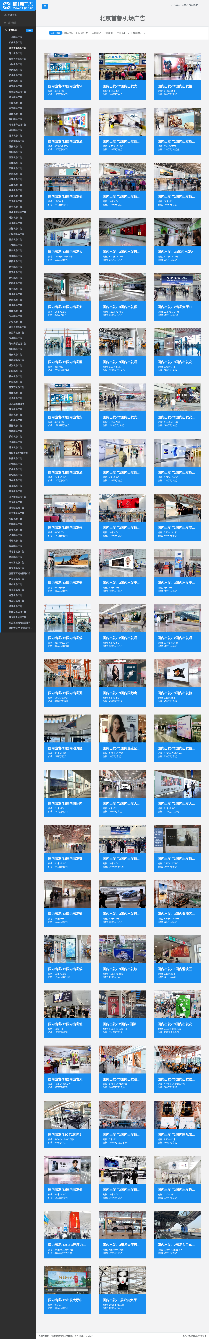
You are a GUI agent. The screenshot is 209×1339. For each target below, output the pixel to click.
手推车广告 (123, 33)
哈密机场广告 (15, 540)
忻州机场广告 (15, 469)
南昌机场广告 (15, 239)
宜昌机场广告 (15, 338)
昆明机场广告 (15, 81)
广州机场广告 (15, 42)
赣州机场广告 (15, 392)
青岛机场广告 (15, 135)
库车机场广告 (15, 546)
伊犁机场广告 (15, 382)
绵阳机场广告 (15, 349)
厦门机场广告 (15, 119)
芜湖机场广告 (15, 442)
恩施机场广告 (15, 524)
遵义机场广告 (15, 409)
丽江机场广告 (15, 272)
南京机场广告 (15, 108)
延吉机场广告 (15, 529)
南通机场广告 (15, 300)
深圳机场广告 (15, 53)
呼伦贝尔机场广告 (17, 327)
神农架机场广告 (16, 508)
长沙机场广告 (15, 102)
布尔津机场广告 (16, 562)
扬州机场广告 (15, 305)
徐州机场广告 (15, 310)
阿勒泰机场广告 (16, 579)
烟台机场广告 (15, 267)
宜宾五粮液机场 (16, 403)
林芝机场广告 (15, 595)
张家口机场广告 (16, 600)
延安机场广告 (15, 475)
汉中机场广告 (15, 480)
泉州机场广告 (15, 256)
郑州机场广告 (15, 113)
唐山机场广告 (15, 584)
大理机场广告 (15, 321)
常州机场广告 (15, 294)
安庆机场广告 (15, 431)
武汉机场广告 (15, 97)
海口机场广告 (15, 130)
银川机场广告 (15, 250)
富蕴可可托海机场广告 (19, 573)
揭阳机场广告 (15, 261)
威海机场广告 (15, 365)
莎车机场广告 (15, 486)
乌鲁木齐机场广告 (17, 124)
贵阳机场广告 (15, 152)
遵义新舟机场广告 (17, 617)
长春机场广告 (15, 179)
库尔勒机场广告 (16, 360)
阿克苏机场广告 (16, 387)
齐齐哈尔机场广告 (17, 497)
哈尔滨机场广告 (16, 141)
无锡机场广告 (15, 245)
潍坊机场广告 (15, 447)
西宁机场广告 (15, 278)
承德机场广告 (15, 606)
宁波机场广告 (15, 201)
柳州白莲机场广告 (17, 611)
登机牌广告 (139, 33)
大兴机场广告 (15, 64)
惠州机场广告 (15, 354)
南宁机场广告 (15, 206)
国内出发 (55, 33)
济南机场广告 (15, 168)
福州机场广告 (15, 190)
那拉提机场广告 (16, 568)
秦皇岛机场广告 (16, 590)
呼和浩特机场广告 (17, 212)
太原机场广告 (15, 195)
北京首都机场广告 (17, 48)
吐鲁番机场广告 (16, 551)
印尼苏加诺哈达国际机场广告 (22, 622)
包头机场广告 (15, 398)
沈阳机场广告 (15, 146)
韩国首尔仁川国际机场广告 (22, 628)
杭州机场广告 (15, 75)
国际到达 (97, 33)
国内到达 (69, 33)
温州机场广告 (15, 223)
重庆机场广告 (15, 70)
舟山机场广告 (15, 371)
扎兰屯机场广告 (16, 513)
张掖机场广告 (15, 458)
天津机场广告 (15, 163)
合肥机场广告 (15, 228)
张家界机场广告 (16, 332)
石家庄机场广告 (16, 234)
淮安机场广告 (15, 414)
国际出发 (83, 33)
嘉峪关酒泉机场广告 (18, 453)
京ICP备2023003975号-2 (194, 1336)
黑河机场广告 (15, 502)
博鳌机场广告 (15, 425)
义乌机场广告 (15, 316)
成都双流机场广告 (17, 92)
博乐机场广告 (15, 557)
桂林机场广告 (15, 289)
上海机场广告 (15, 37)
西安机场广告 (15, 86)
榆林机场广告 (15, 376)
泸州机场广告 (15, 535)
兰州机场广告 (15, 184)
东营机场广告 (15, 464)
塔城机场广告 (15, 491)
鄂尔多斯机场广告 (17, 343)
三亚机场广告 (15, 157)
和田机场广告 (15, 518)
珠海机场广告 (15, 217)
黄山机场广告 (15, 436)
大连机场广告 (15, 174)
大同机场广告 (15, 420)
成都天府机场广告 (17, 59)
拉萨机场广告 (15, 283)
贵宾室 (109, 33)
